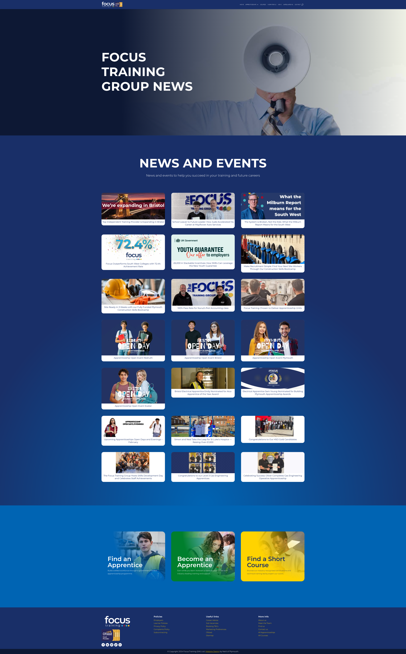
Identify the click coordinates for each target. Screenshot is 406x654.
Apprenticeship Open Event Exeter (133, 406)
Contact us (263, 629)
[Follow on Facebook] (103, 644)
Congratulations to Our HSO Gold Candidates (273, 439)
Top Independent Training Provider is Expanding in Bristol (133, 222)
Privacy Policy (160, 626)
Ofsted (209, 632)
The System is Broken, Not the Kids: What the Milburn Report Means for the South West (273, 223)
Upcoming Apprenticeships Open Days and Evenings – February (133, 440)
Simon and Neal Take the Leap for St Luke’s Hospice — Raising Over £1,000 (203, 440)
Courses (263, 4)
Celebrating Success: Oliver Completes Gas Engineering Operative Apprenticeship (272, 477)
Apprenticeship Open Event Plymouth (272, 358)
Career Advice (212, 620)
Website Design (212, 651)
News (280, 4)
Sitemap (209, 635)
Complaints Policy (161, 629)
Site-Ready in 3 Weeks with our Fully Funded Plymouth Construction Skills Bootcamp (133, 308)
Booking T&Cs (212, 626)
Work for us (272, 4)
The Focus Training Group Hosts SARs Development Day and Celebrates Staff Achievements (133, 477)
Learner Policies (161, 623)
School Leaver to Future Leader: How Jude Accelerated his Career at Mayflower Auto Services (203, 223)
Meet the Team (265, 623)
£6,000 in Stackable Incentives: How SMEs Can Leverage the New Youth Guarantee (203, 264)
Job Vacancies (212, 623)
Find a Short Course (266, 562)
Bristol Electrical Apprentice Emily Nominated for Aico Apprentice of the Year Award (203, 392)
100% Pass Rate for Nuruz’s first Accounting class (203, 308)
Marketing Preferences (216, 629)
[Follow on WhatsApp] (120, 644)
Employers (158, 620)
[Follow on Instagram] (111, 644)
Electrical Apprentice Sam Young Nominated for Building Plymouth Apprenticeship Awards (273, 392)
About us (262, 620)
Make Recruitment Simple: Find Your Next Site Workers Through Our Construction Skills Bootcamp (273, 267)
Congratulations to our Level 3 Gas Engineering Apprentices (203, 477)
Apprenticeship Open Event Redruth (133, 358)
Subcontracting (160, 632)
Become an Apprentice (195, 562)
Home (242, 4)
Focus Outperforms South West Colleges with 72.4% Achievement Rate (133, 265)
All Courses (263, 635)
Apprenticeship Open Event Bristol (203, 358)
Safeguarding (288, 4)
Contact (298, 4)
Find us (261, 626)
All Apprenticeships (266, 632)
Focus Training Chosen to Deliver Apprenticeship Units (273, 308)
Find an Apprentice (125, 562)
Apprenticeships (250, 4)
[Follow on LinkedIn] (107, 644)
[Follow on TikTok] (116, 644)
